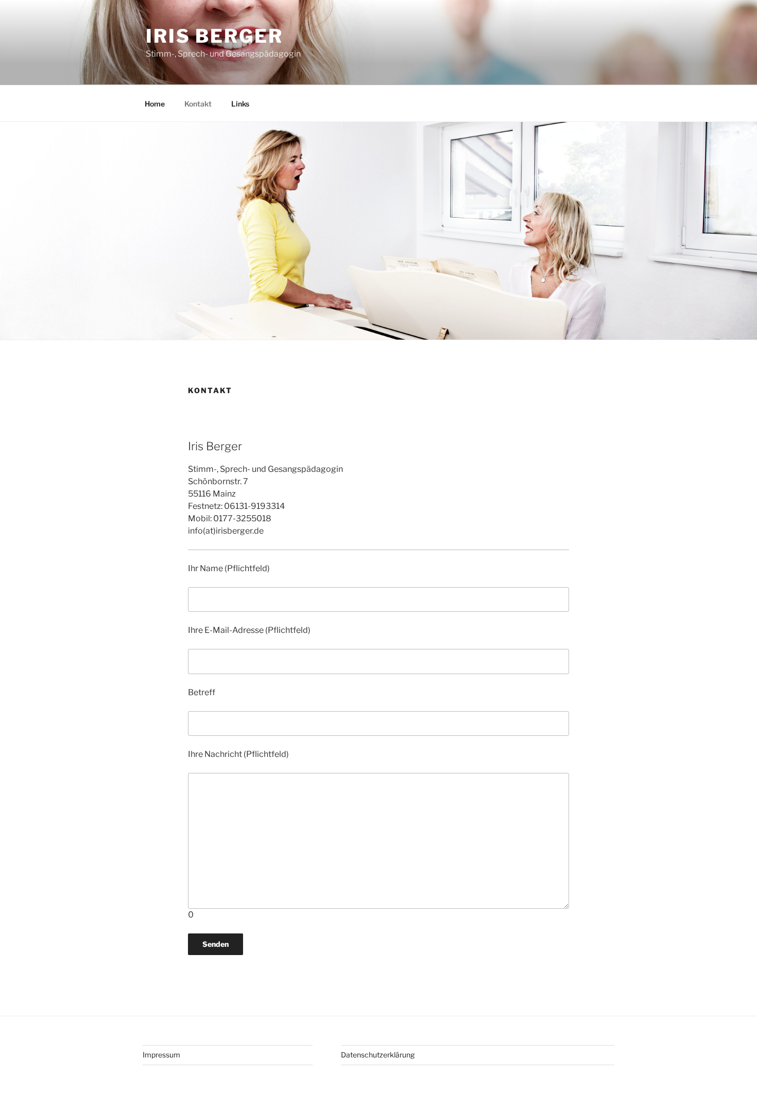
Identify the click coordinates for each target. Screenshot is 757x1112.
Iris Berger (214, 36)
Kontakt (198, 103)
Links (240, 103)
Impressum (161, 1054)
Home (155, 103)
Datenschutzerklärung (378, 1054)
